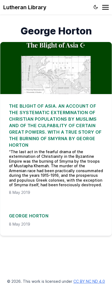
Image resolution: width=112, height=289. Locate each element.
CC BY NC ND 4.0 (89, 281)
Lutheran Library (24, 7)
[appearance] (95, 7)
